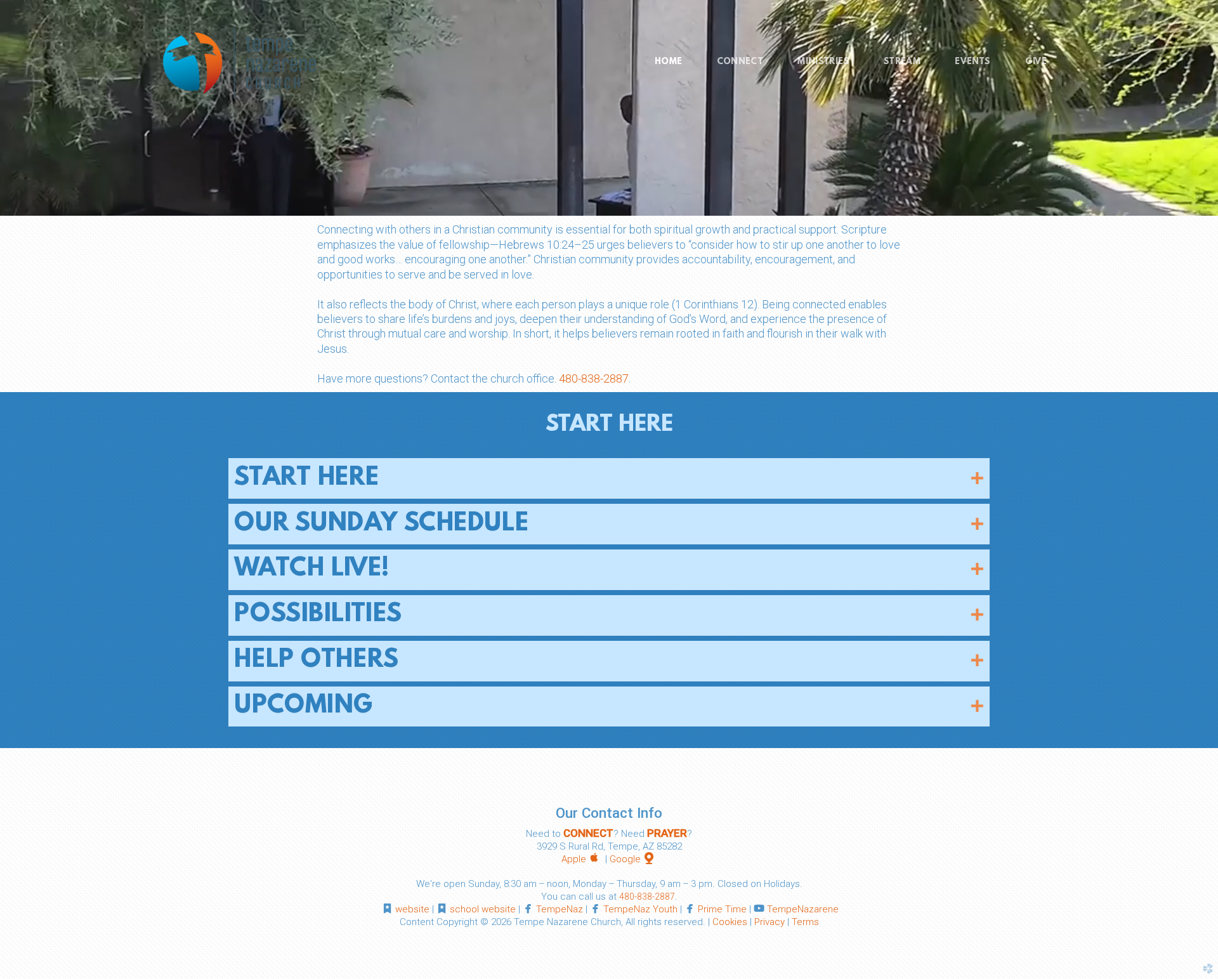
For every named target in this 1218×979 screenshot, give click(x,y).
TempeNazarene (803, 909)
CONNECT (588, 833)
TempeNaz (559, 909)
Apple (582, 859)
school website (483, 909)
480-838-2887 (594, 378)
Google (633, 859)
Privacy (769, 922)
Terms (805, 922)
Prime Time (722, 909)
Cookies (729, 922)
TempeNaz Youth (640, 909)
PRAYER (667, 833)
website (412, 909)
